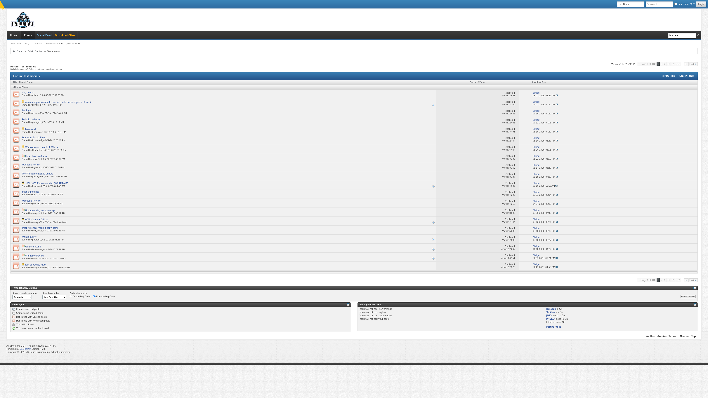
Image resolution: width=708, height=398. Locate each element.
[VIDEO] (550, 318)
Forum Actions (53, 43)
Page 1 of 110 (648, 64)
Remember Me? (686, 4)
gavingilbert (38, 176)
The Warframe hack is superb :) (38, 173)
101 (678, 64)
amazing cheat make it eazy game (40, 227)
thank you (27, 110)
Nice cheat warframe (36, 156)
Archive (662, 336)
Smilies (550, 312)
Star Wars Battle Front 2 (35, 137)
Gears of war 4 (33, 246)
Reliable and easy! (31, 119)
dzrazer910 (38, 113)
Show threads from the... (25, 293)
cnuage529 (38, 222)
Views (482, 82)
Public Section (35, 51)
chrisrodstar (38, 258)
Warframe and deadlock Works (41, 147)
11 (668, 64)
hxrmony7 (37, 140)
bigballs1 (36, 167)
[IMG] (549, 315)
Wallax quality (29, 236)
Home (13, 35)
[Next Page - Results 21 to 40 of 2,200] (686, 64)
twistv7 (35, 105)
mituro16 (36, 95)
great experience (30, 191)
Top (693, 336)
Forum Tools (668, 76)
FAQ (27, 43)
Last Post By (538, 82)
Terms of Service (679, 336)
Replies (474, 82)
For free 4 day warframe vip (40, 210)
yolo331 (36, 203)
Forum (28, 35)
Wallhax (651, 336)
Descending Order (105, 296)
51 (673, 64)
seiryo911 (37, 159)
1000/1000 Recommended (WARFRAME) (47, 183)
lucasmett (37, 186)
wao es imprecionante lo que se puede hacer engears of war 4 (58, 102)
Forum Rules (553, 326)
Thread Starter (26, 82)
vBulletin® (25, 349)
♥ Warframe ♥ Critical (36, 219)
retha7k (36, 194)
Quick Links (71, 43)
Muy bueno (27, 92)
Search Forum (686, 76)
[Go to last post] (557, 95)
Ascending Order (81, 296)
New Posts (16, 43)
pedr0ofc (36, 239)
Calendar (37, 43)
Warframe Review (31, 200)
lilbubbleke (37, 150)
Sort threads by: (51, 293)
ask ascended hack (35, 264)
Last (691, 64)
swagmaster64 (39, 267)
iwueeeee (37, 249)
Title (15, 82)
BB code (551, 309)
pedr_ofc (36, 122)
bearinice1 (30, 129)
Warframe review (30, 164)
